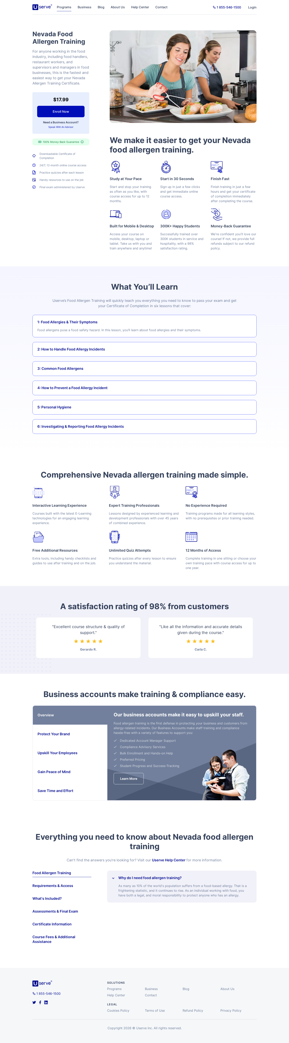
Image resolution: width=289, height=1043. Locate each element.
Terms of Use (155, 1010)
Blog (101, 7)
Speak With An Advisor (60, 126)
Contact (161, 7)
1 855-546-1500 (229, 7)
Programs (64, 7)
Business (84, 7)
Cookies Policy (118, 1010)
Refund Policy (193, 1010)
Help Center (140, 7)
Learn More (128, 779)
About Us (118, 7)
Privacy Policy (230, 1010)
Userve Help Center (168, 860)
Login (252, 7)
